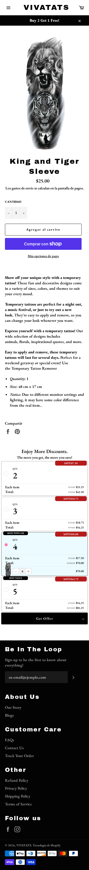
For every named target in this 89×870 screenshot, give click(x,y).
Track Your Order (19, 755)
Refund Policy (16, 780)
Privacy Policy (16, 788)
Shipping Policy (17, 796)
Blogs (9, 715)
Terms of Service (18, 804)
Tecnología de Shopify (47, 845)
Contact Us (14, 747)
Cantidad (13, 202)
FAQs (9, 740)
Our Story (13, 707)
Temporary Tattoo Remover (34, 368)
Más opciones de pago (43, 256)
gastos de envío (23, 188)
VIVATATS (44, 7)
